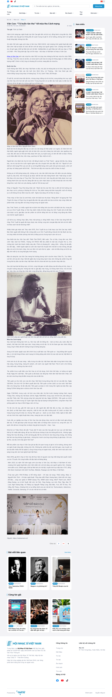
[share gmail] (63, 543)
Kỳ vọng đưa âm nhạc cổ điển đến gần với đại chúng (39, 629)
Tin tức (36, 13)
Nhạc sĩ (23, 19)
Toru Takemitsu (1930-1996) (16, 587)
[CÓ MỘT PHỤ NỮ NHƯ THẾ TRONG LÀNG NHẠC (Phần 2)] (80, 64)
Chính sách (88, 693)
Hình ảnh (94, 13)
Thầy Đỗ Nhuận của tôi (60, 586)
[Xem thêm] (68, 543)
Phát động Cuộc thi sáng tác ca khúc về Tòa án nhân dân (16, 629)
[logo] (18, 6)
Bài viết (52, 13)
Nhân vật (16, 19)
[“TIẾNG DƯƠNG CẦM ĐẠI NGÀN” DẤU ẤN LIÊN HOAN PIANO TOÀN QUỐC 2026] (80, 34)
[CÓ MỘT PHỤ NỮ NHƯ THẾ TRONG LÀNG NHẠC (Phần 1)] (80, 94)
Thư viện (59, 671)
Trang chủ (59, 648)
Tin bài (58, 660)
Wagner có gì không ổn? (39, 586)
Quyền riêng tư (100, 693)
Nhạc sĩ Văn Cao (13, 56)
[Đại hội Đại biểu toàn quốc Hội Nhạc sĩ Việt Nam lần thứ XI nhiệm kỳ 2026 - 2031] (80, 108)
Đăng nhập (98, 6)
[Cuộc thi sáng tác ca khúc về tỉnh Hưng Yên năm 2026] (80, 49)
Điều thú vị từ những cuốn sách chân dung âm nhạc (61, 629)
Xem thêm (68, 552)
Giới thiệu (22, 13)
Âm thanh (68, 13)
